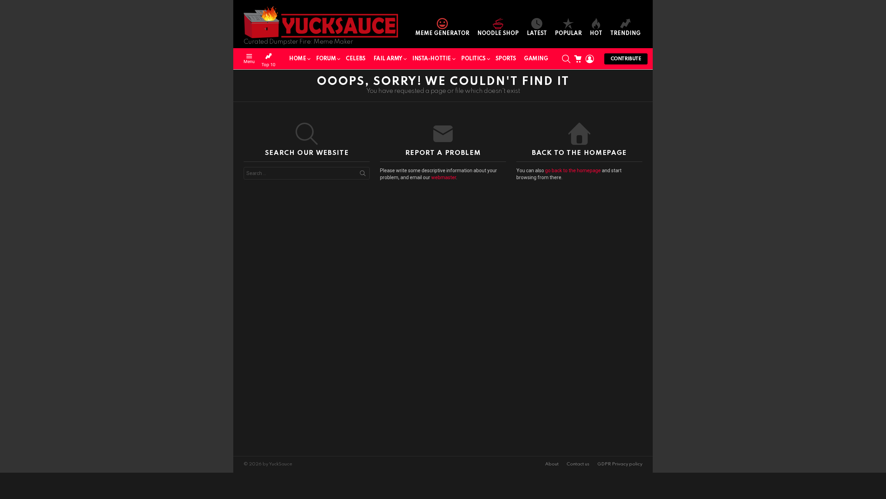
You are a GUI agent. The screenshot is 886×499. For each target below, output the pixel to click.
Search (363, 174)
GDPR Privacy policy (619, 464)
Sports (506, 59)
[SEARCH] (566, 59)
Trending (625, 33)
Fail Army (387, 59)
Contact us (578, 464)
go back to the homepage (573, 170)
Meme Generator (442, 33)
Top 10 (268, 64)
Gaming (536, 59)
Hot (596, 33)
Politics (473, 59)
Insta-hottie (431, 59)
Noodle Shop (498, 33)
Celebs (355, 59)
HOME (297, 59)
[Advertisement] (290, 331)
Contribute (626, 58)
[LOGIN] (590, 59)
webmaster (443, 177)
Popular (568, 33)
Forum (326, 59)
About (552, 464)
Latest (537, 33)
